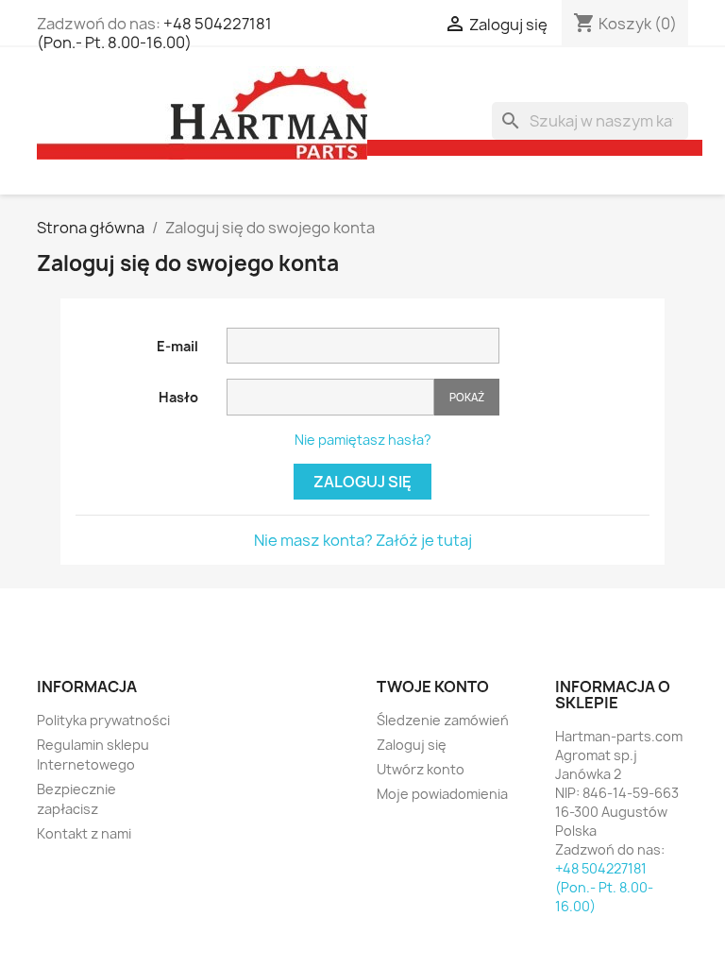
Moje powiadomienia (442, 794)
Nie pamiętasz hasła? (363, 440)
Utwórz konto (420, 769)
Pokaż (466, 397)
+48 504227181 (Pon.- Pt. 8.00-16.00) (154, 33)
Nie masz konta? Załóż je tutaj (363, 540)
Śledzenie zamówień (443, 720)
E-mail (177, 346)
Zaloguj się (362, 481)
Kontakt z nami (84, 833)
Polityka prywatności (103, 720)
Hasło (178, 397)
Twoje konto (433, 686)
